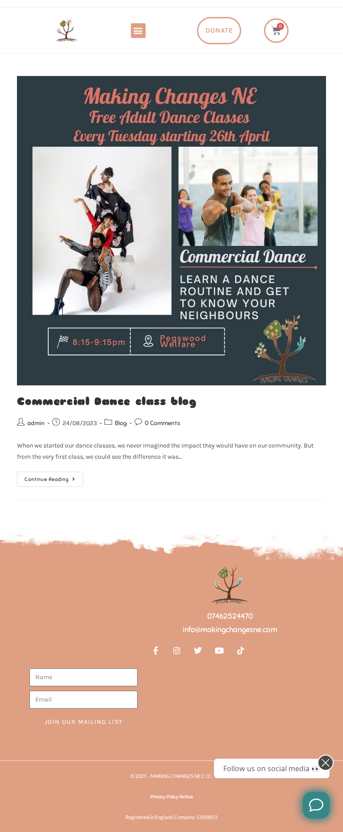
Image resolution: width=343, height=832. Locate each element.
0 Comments (162, 423)
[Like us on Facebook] (316, 805)
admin (36, 423)
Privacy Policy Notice (172, 797)
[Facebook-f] (155, 650)
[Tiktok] (241, 650)
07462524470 (230, 616)
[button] (138, 30)
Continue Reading (54, 477)
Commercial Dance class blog (106, 401)
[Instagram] (177, 650)
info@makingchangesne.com (230, 629)
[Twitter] (198, 650)
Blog (121, 423)
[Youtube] (219, 650)
